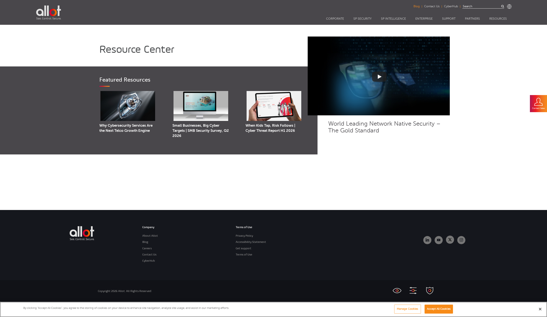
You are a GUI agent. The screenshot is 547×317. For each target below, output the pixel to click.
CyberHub (451, 6)
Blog (416, 6)
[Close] (540, 309)
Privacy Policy (244, 236)
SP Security (362, 18)
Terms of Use (244, 254)
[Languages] (509, 6)
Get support (243, 248)
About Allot (150, 236)
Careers (147, 248)
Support (449, 18)
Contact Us (432, 6)
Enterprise (424, 18)
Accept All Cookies (439, 308)
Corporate (335, 18)
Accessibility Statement (251, 242)
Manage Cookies (407, 308)
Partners (472, 18)
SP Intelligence (393, 18)
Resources (498, 18)
